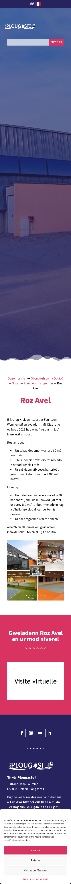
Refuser (35, 860)
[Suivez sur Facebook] (22, 733)
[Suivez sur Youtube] (40, 733)
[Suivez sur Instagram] (31, 733)
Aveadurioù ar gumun (38, 383)
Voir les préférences (35, 870)
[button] (65, 813)
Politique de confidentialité (35, 879)
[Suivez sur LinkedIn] (49, 733)
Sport (16, 383)
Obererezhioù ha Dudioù (47, 378)
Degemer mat (17, 378)
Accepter (35, 850)
